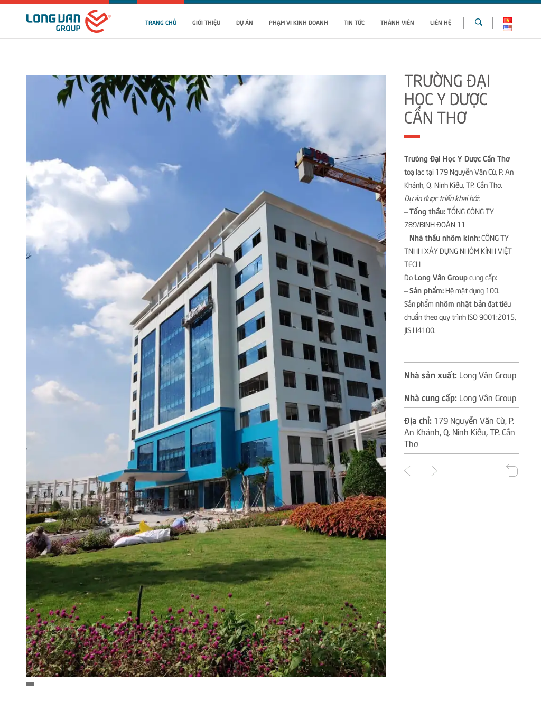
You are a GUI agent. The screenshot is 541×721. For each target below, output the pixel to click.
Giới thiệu (206, 22)
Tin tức (354, 22)
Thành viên (397, 22)
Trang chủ (160, 22)
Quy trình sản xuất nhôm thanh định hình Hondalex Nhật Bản (407, 471)
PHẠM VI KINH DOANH (298, 22)
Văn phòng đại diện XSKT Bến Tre (434, 471)
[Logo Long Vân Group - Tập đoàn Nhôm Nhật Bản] (68, 21)
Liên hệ (440, 22)
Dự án (244, 22)
